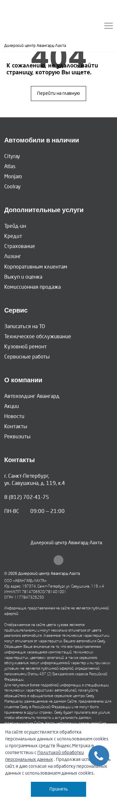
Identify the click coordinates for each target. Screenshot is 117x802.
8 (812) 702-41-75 (26, 497)
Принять (58, 789)
